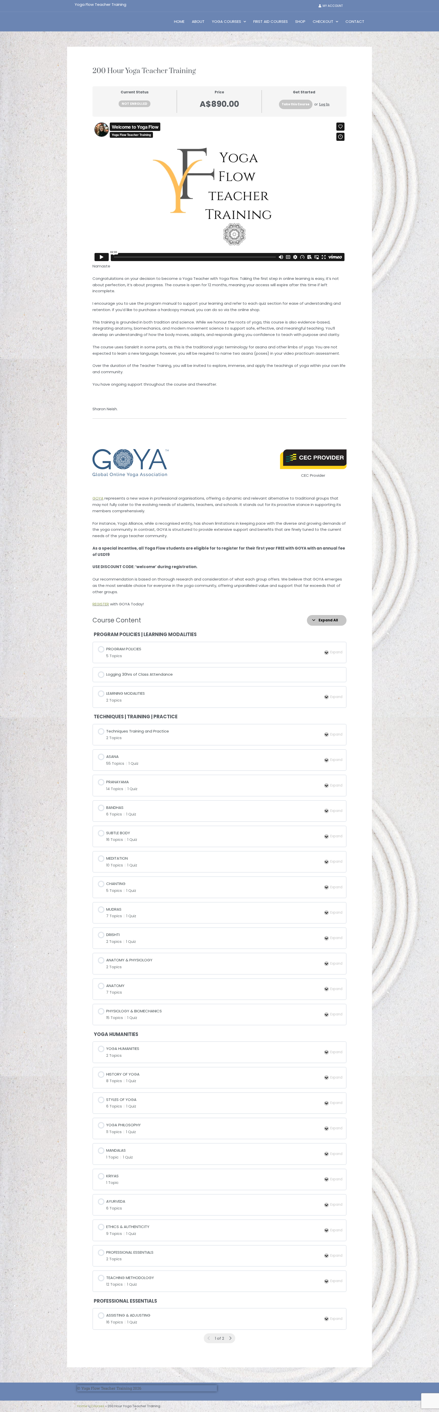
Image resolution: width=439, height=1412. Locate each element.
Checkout (323, 21)
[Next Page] (230, 1338)
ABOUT (198, 21)
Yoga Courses (226, 21)
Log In (324, 104)
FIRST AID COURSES (270, 21)
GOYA (97, 498)
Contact (355, 21)
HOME (179, 21)
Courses (97, 1406)
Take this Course (295, 104)
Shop (300, 21)
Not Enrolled (134, 103)
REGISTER (100, 604)
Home (82, 1406)
